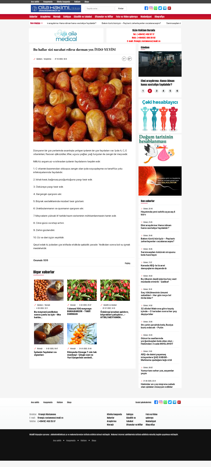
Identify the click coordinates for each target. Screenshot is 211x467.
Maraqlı (56, 17)
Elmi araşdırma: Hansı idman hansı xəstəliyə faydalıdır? (58, 23)
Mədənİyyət (146, 17)
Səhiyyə (67, 17)
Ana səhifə (35, 1)
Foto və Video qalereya (127, 17)
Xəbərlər (33, 17)
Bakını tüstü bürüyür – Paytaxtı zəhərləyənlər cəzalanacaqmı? (119, 23)
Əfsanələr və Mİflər (104, 17)
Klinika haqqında (63, 1)
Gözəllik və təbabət (83, 17)
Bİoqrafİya (159, 17)
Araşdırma (45, 17)
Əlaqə (87, 1)
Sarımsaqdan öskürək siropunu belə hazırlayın (176, 23)
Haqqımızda (48, 1)
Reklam (77, 1)
